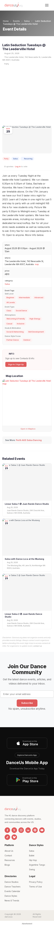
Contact (8, 855)
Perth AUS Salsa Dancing (29, 440)
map (37, 264)
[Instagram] (21, 830)
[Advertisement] (27, 95)
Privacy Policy (35, 882)
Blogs (7, 865)
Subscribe (27, 702)
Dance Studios (11, 882)
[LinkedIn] (28, 830)
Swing (32, 869)
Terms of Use (35, 886)
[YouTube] (42, 830)
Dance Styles (11, 896)
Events (16, 21)
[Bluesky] (14, 837)
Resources (10, 860)
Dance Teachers (12, 886)
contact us (37, 646)
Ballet (31, 855)
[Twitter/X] (14, 830)
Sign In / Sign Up (16, 364)
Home (6, 21)
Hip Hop (33, 860)
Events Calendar (12, 891)
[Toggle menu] (46, 5)
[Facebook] (7, 830)
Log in (18, 166)
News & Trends (12, 900)
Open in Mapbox (27, 429)
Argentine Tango (37, 865)
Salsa (27, 21)
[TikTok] (7, 837)
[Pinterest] (35, 830)
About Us (9, 851)
